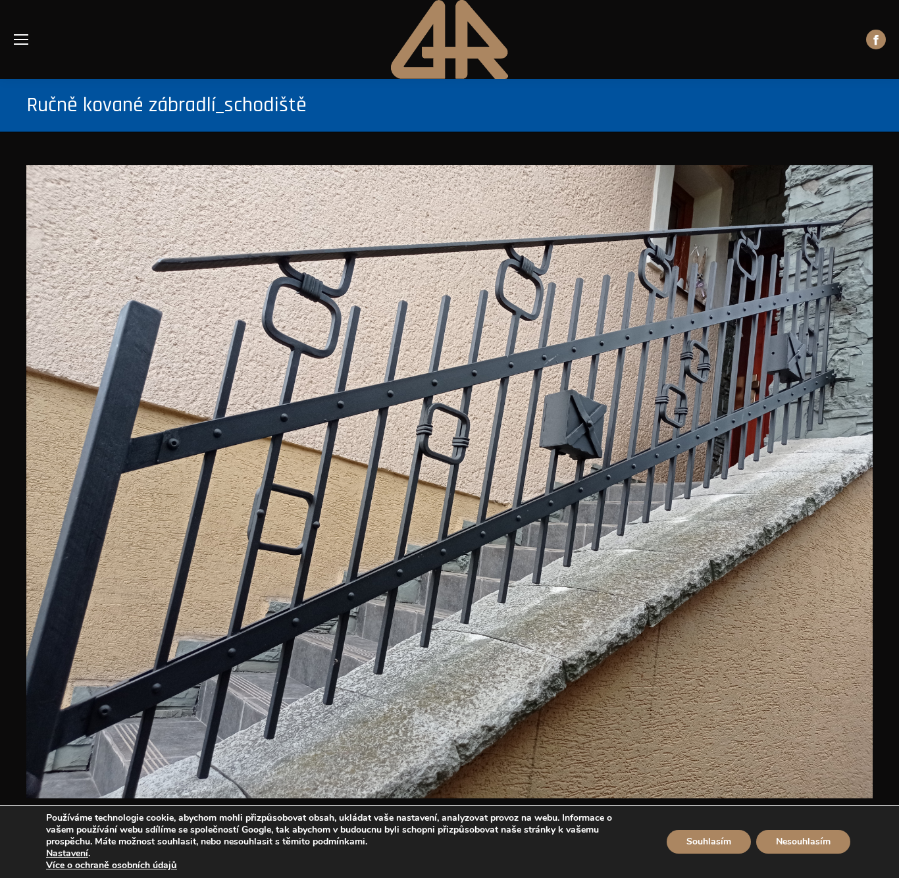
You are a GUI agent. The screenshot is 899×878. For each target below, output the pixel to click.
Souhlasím (708, 841)
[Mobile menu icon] (21, 39)
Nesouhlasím (803, 841)
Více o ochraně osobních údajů (111, 865)
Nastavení (67, 854)
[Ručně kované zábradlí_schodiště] (449, 481)
